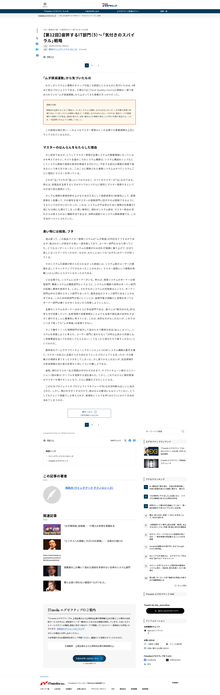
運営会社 (123, 689)
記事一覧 (163, 11)
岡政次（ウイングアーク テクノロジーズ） (89, 488)
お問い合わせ (81, 689)
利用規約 (175, 682)
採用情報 (134, 689)
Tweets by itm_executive (157, 605)
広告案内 (69, 689)
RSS (113, 689)
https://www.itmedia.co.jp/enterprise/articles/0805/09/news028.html (52, 557)
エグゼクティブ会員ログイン (128, 11)
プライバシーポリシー (98, 689)
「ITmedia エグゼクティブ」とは (56, 11)
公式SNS (57, 689)
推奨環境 (145, 689)
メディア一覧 (44, 689)
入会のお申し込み (92, 11)
